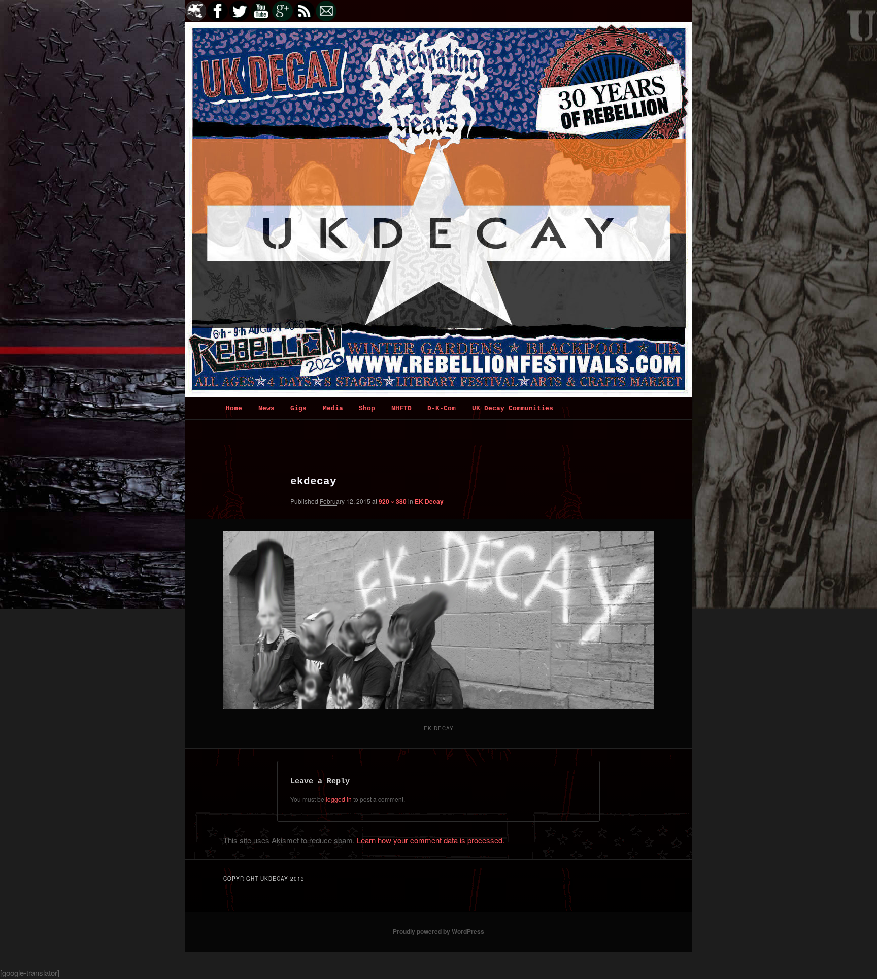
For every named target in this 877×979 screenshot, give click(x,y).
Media (333, 408)
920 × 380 (393, 501)
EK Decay (429, 501)
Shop (367, 408)
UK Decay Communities (512, 408)
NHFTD (401, 408)
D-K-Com (441, 408)
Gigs (298, 408)
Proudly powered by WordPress (438, 931)
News (266, 408)
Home (234, 408)
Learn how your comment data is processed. (430, 840)
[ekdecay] (438, 620)
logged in (339, 799)
